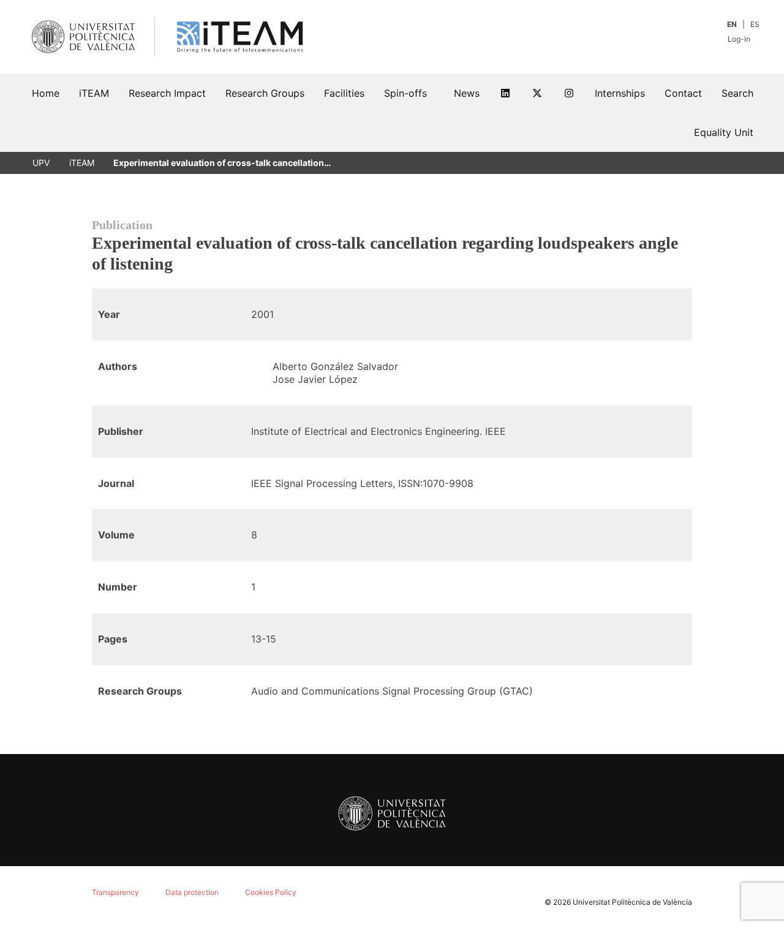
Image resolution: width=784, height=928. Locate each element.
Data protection (192, 892)
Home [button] (45, 93)
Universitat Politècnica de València (632, 902)
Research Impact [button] (167, 93)
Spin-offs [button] (405, 93)
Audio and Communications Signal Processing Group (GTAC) (392, 691)
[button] (737, 93)
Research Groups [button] (264, 93)
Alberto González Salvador (335, 366)
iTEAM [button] (94, 93)
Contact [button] (683, 93)
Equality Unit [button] (723, 132)
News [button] (467, 93)
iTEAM (81, 162)
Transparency (115, 892)
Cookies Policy (270, 892)
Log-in (740, 38)
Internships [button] (620, 93)
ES (755, 24)
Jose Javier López (315, 379)
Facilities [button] (344, 93)
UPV (41, 162)
